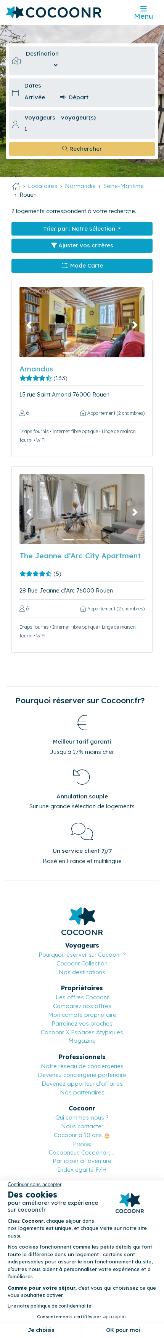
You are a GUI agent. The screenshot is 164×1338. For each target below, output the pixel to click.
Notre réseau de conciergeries (82, 1066)
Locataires (42, 186)
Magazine (82, 1040)
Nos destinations (82, 972)
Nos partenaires (82, 1092)
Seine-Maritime (123, 186)
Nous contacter (82, 1126)
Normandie (80, 186)
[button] (28, 325)
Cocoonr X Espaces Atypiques (82, 1032)
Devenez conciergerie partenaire (82, 1074)
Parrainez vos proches (82, 1023)
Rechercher (85, 148)
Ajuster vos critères (85, 245)
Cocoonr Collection (82, 963)
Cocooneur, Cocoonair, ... (82, 1152)
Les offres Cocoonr (82, 997)
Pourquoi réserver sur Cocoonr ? (82, 954)
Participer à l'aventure (82, 1160)
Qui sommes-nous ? (82, 1117)
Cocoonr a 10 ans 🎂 (82, 1135)
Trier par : (79, 228)
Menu (143, 16)
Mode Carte (86, 265)
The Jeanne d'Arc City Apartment (80, 555)
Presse (82, 1143)
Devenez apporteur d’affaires (82, 1083)
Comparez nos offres (82, 1006)
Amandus (36, 368)
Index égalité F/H (82, 1169)
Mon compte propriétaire (82, 1014)
